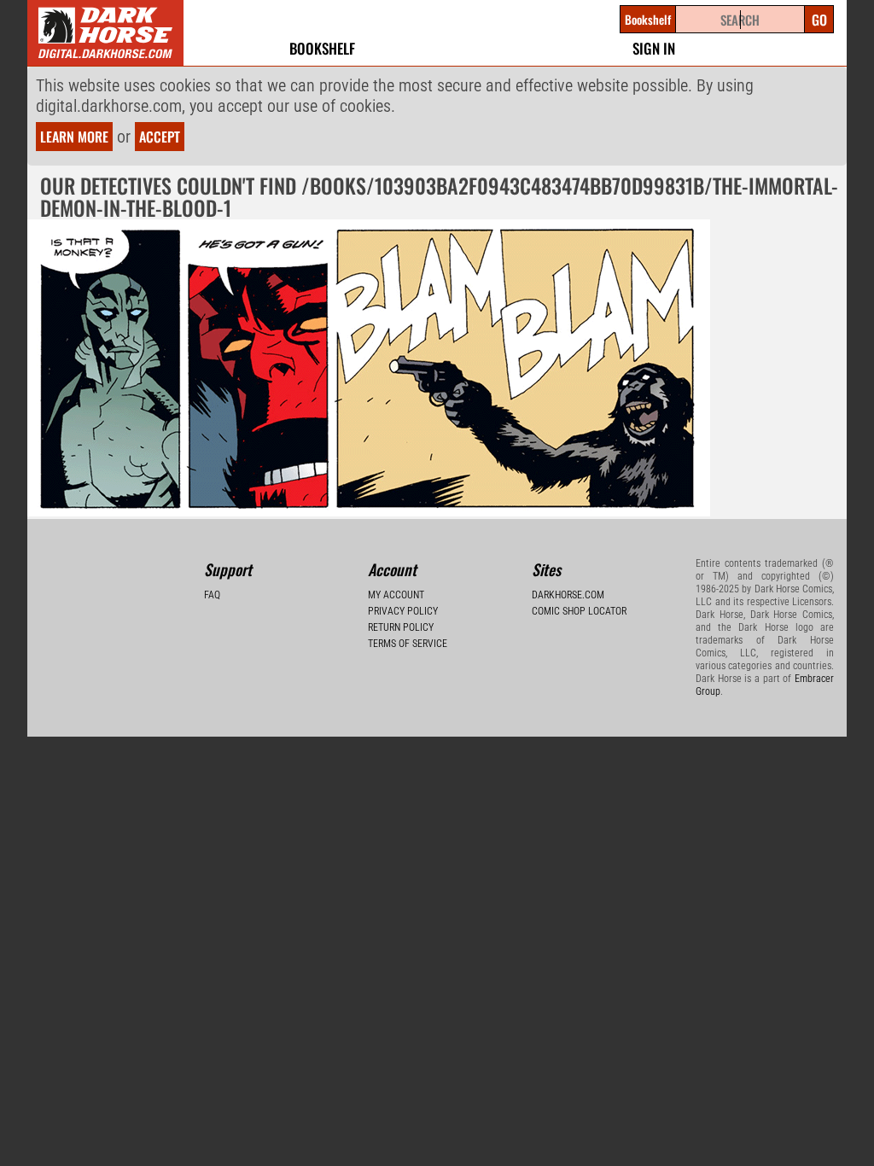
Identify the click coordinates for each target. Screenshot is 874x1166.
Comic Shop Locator (579, 611)
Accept (159, 136)
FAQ (212, 595)
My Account (396, 595)
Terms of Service (407, 644)
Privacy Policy (403, 611)
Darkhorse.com (568, 595)
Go (819, 19)
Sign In (653, 48)
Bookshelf (322, 48)
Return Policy (401, 627)
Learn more (74, 136)
